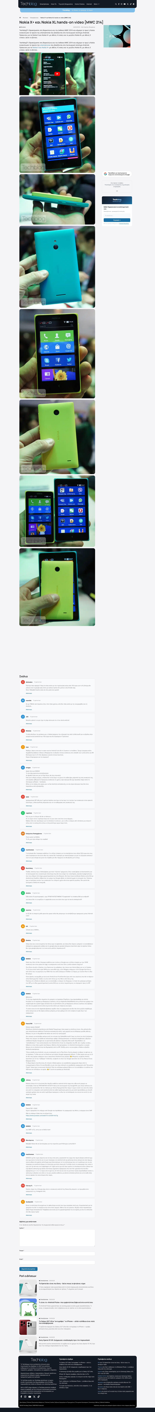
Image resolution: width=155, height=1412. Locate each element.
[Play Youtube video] (57, 73)
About (30, 1405)
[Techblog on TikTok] (130, 4)
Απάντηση (29, 693)
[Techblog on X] (128, 4)
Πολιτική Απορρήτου (124, 223)
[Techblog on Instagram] (121, 4)
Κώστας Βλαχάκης (89, 27)
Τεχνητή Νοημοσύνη (66, 4)
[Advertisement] (57, 650)
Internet (89, 4)
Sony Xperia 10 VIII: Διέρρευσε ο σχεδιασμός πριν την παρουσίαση (64, 1340)
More (95, 4)
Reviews (23, 27)
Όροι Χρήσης (23, 1402)
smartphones (45, 45)
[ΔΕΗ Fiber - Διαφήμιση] (117, 36)
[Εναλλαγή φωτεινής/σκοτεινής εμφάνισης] (134, 4)
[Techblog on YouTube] (124, 4)
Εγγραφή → (117, 220)
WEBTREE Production (38, 1405)
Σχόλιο (21, 1228)
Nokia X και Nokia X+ (41, 47)
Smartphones (44, 4)
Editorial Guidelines (105, 1402)
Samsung (83, 10)
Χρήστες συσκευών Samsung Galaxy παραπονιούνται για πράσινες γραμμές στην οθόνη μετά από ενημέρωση (115, 1378)
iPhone (76, 10)
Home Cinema (79, 4)
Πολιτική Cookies (49, 1402)
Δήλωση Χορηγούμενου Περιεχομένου (65, 1402)
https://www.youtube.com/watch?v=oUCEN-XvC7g (42, 1115)
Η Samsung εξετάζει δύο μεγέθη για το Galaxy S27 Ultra (76, 1371)
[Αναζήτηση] (116, 4)
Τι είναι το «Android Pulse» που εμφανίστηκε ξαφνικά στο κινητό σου (66, 1302)
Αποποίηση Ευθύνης (94, 1402)
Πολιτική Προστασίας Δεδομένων (35, 1402)
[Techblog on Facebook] (118, 4)
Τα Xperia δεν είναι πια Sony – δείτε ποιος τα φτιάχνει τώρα (62, 1283)
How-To (53, 4)
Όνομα (21, 1250)
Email (21, 1259)
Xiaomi (91, 10)
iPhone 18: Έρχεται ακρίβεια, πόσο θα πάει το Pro (74, 1374)
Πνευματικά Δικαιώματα (82, 1402)
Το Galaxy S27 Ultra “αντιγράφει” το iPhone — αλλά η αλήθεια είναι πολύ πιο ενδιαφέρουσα (67, 1322)
